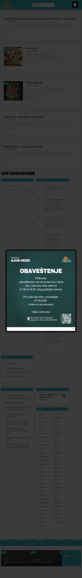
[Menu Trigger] (75, 5)
